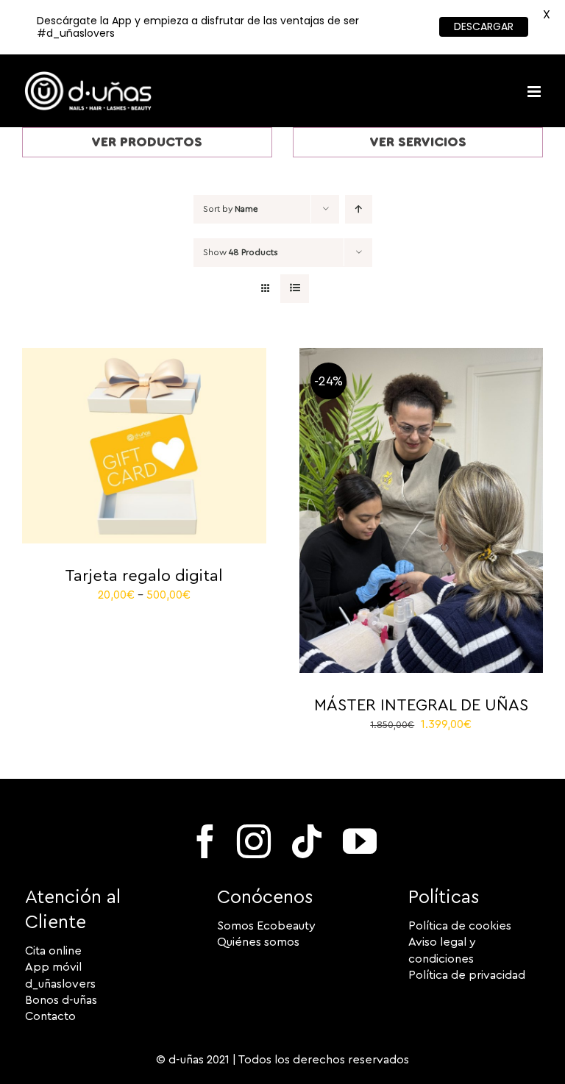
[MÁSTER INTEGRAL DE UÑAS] (421, 356)
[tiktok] (306, 841)
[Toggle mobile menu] (535, 91)
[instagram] (254, 841)
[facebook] (205, 841)
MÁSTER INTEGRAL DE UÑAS (421, 705)
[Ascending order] (358, 209)
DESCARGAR (484, 26)
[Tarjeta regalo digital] (144, 356)
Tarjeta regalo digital (144, 576)
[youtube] (360, 841)
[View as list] (294, 288)
